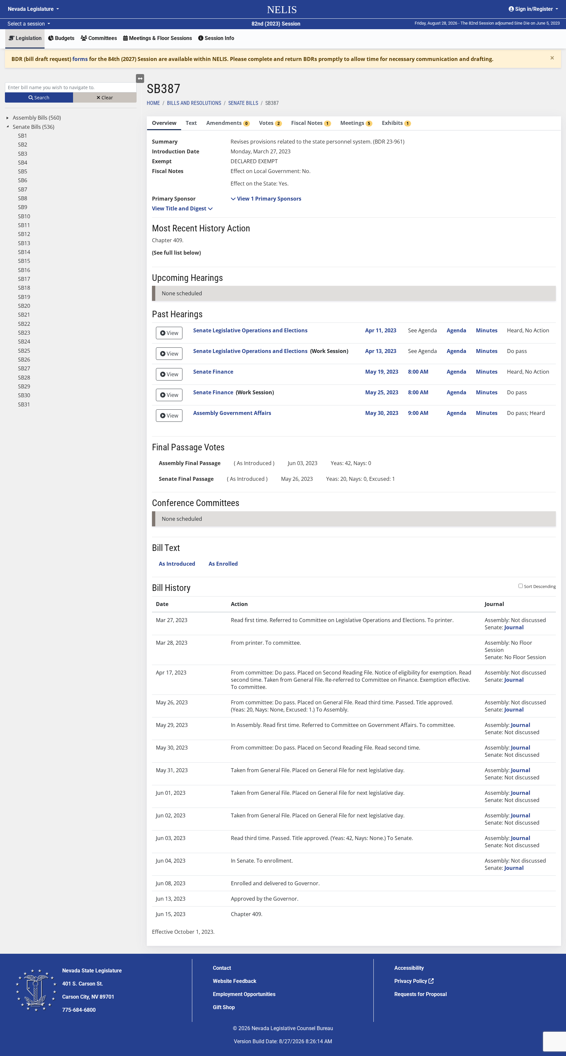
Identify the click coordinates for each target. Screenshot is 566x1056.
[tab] (164, 123)
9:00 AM (418, 413)
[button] (266, 198)
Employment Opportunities (244, 994)
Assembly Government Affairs (232, 413)
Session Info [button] (218, 38)
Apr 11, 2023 (380, 330)
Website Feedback (234, 981)
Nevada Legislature (31, 9)
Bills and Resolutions (194, 103)
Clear (106, 97)
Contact (222, 968)
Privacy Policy (411, 981)
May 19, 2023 (381, 371)
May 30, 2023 (381, 413)
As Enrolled (223, 563)
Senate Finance (213, 371)
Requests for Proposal (420, 994)
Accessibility (409, 968)
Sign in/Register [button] (534, 9)
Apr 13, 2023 (380, 351)
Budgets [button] (64, 38)
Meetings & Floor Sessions (160, 38)
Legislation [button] (28, 38)
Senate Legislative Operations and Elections (250, 330)
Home (153, 103)
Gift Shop (224, 1007)
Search (41, 97)
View (171, 333)
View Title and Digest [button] (180, 208)
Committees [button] (102, 38)
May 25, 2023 (381, 392)
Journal (514, 627)
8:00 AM (418, 371)
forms (80, 59)
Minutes (487, 330)
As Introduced (177, 563)
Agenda (456, 330)
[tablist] (354, 531)
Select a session (27, 24)
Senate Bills (243, 103)
